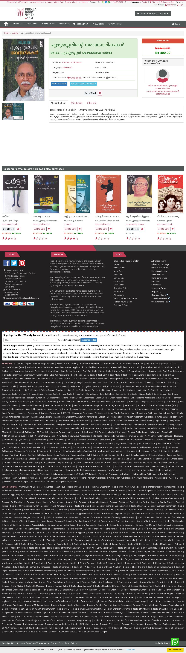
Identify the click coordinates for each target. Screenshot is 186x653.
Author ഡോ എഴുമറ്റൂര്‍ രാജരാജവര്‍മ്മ (156, 62)
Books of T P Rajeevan (84, 567)
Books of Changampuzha (27, 529)
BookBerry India (154, 375)
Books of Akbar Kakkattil (24, 498)
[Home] (6, 24)
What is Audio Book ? (160, 268)
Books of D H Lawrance (165, 586)
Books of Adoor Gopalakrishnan (34, 552)
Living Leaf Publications (127, 421)
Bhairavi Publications (138, 371)
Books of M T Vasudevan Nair (125, 487)
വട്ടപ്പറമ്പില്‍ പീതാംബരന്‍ (107, 221)
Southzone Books (103, 463)
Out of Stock (90, 93)
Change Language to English (126, 261)
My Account (115, 24)
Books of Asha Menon (156, 536)
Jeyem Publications (97, 409)
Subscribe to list (89, 340)
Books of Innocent (23, 613)
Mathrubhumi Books (10, 224)
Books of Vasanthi (127, 552)
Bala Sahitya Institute (71, 371)
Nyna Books (23, 440)
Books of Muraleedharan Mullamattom (63, 517)
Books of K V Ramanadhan (129, 620)
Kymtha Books (21, 421)
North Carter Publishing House (158, 436)
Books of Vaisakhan (38, 632)
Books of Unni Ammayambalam (87, 609)
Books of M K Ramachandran (133, 578)
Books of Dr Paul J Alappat (59, 559)
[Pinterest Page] (22, 266)
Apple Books (78, 367)
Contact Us (83, 2)
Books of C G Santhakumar (61, 590)
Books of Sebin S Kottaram (85, 575)
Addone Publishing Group (156, 364)
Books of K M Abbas (35, 586)
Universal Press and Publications (16, 474)
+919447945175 (116, 2)
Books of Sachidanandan (55, 536)
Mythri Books (87, 432)
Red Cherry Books (18, 455)
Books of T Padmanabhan (53, 529)
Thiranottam (57, 470)
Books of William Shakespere (68, 548)
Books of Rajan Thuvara (128, 559)
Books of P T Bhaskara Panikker (26, 601)
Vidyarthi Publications (167, 474)
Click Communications (51, 383)
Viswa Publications (78, 478)
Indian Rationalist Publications (58, 405)
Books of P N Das (76, 536)
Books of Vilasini (127, 529)
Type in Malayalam (159, 298)
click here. (61, 353)
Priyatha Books (45, 451)
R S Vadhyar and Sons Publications (110, 451)
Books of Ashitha (127, 498)
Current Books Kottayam (140, 383)
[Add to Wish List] (48, 229)
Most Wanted (47, 487)
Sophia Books (64, 463)
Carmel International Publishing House (106, 379)
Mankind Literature (44, 428)
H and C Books (164, 398)
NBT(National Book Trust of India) (17, 436)
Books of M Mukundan (68, 491)
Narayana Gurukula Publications (132, 432)
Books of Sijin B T (42, 613)
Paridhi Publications (105, 444)
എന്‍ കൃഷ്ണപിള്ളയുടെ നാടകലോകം (146, 216)
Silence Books (162, 459)
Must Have (60, 487)
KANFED (66, 413)
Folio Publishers (107, 394)
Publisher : (67, 62)
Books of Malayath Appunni (72, 533)
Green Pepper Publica (119, 398)
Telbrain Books (10, 470)
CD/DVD (129, 379)
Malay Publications (46, 425)
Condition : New (102, 72)
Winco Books (161, 478)
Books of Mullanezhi (164, 575)
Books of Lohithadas (74, 597)
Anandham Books (63, 367)
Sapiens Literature (49, 459)
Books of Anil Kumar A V (139, 514)
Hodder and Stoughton (139, 402)
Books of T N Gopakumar (150, 529)
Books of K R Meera (92, 517)
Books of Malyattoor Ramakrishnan (101, 529)
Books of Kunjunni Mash (153, 617)
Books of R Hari (39, 590)
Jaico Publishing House (36, 409)
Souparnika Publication (83, 463)
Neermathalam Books (45, 436)
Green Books (102, 398)
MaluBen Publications (41, 224)
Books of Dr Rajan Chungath (52, 540)
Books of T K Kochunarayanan (68, 628)
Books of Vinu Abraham (104, 620)
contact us (146, 349)
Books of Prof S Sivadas (148, 498)
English (144, 2)
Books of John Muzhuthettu (57, 624)
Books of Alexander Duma (84, 559)
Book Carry (102, 375)
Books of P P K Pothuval (57, 578)
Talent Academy (158, 466)
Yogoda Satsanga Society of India (62, 482)
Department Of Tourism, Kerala (53, 386)
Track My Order (121, 288)
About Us (155, 281)
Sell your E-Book (121, 305)
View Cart (118, 271)
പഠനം (15, 33)
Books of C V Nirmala (157, 578)
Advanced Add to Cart (54, 2)
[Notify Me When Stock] (100, 93)
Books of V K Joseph (128, 582)
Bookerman (168, 375)
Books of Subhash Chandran (113, 510)
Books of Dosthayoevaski (13, 556)
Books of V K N (110, 498)
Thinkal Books (43, 470)
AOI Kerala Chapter (22, 364)
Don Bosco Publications (79, 390)
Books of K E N (64, 609)
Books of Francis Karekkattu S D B (56, 506)
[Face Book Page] (6, 266)
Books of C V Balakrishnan (31, 514)
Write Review (76, 103)
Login (180, 5)
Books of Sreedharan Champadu (155, 613)
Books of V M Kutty (141, 609)
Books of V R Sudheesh (165, 510)
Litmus (112, 421)
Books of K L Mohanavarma (85, 624)
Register (170, 5)
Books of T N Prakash (163, 540)
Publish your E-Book (123, 302)
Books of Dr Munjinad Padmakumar (39, 571)
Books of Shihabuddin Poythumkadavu (72, 521)
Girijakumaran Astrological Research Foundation (23, 398)
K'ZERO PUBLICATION (168, 409)
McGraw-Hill (42, 432)
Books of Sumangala (86, 525)
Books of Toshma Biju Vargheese (35, 567)
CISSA (37, 383)
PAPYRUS (90, 444)
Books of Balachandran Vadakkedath (36, 628)
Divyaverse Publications (12, 390)
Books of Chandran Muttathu (117, 609)
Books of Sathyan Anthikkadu (150, 597)
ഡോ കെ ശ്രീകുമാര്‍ (73, 221)
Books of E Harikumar (110, 624)
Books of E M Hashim (104, 540)
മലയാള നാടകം (41, 216)
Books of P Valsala (46, 498)
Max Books (7, 432)
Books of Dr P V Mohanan (62, 556)
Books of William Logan (162, 594)
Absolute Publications (111, 364)
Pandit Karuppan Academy (31, 444)
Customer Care (106, 2)
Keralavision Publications (98, 417)
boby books (76, 375)
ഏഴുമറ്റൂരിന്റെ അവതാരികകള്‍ (87, 45)
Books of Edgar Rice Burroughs (90, 556)
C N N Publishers (79, 379)
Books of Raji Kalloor (162, 609)
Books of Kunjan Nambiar (109, 567)
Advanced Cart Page (160, 264)
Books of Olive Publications (33, 544)
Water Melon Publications (120, 478)
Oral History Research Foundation (82, 440)
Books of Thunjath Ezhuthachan (28, 517)
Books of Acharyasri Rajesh (93, 491)
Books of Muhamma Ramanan (155, 559)
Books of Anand (174, 582)
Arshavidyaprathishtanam (97, 367)
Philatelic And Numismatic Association (26, 447)
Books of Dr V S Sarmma (171, 556)
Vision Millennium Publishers (55, 478)
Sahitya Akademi (139, 455)
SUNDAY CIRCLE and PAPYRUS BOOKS (132, 466)
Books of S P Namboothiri (28, 597)
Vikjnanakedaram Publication (15, 478)
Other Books (104, 440)
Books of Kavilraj (59, 594)
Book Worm (139, 375)
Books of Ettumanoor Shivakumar (134, 495)
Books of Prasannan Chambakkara (85, 594)
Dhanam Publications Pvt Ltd (106, 386)
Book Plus (127, 375)
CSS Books (122, 383)
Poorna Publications (81, 447)
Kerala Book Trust (167, 413)
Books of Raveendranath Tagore (72, 495)
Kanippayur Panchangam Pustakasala (89, 413)
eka (160, 390)
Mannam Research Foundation (68, 428)
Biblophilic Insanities (13, 375)
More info (131, 650)
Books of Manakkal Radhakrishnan (160, 624)
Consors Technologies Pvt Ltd (64, 643)
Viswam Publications (97, 478)
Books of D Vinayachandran (31, 578)
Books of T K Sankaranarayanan (28, 624)
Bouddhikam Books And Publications (18, 379)
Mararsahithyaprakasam (113, 428)
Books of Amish (94, 605)
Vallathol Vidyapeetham (63, 474)
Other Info (91, 103)
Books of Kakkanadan (174, 521)
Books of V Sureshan (124, 597)
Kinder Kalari (116, 417)
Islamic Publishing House (13, 409)
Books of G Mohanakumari (33, 559)
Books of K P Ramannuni (86, 552)
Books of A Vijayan (108, 552)
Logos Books (160, 421)
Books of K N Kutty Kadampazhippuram (75, 571)
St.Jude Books (69, 466)
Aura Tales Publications (153, 367)
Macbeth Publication (11, 425)
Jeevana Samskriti (79, 409)
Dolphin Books (47, 390)
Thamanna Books (27, 470)
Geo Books (173, 394)
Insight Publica (100, 405)
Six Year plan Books (12, 463)
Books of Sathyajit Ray (80, 578)
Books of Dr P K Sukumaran (140, 510)
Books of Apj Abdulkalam (34, 525)
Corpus (112, 383)
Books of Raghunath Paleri (170, 533)
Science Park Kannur (102, 459)
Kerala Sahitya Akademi (41, 417)
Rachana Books (134, 451)
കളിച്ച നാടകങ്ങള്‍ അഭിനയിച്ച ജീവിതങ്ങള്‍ (87, 216)
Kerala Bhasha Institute (135, 224)
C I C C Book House (61, 379)
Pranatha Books (121, 447)
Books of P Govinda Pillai (142, 575)
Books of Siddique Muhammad (38, 575)
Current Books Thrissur (164, 383)
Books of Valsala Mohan (13, 594)
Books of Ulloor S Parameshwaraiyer (165, 590)
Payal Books (121, 444)
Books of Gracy (58, 605)
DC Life (13, 386)
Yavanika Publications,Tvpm (16, 482)
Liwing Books (146, 421)
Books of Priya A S (10, 559)
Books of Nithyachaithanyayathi (83, 510)
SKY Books (28, 463)
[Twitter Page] (14, 266)
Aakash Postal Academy (68, 364)
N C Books (100, 432)
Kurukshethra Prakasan (167, 417)
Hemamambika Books (102, 402)
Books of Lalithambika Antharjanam (24, 620)
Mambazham (140, 425)
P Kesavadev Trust (120, 440)
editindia (142, 390)
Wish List (155, 2)
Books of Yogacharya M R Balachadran (121, 613)
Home (7, 33)
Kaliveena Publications (50, 413)
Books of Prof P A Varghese (149, 521)
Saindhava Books (174, 455)
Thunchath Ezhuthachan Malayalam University (85, 470)
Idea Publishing (158, 402)
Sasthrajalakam (66, 459)
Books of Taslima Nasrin (103, 521)
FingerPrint (79, 394)
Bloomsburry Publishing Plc (36, 375)
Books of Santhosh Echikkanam (148, 628)
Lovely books (174, 421)
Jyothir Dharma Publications (120, 409)
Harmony (52, 402)
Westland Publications (144, 478)
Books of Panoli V (10, 536)
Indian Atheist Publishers (31, 405)
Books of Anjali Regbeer (13, 609)
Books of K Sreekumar (37, 594)
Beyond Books (119, 371)
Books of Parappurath (25, 533)
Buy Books (99, 24)
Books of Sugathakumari (171, 605)
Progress (58, 451)
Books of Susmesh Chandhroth (162, 506)
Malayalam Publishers (100, 425)
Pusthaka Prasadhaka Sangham (78, 451)
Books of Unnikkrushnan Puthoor (167, 544)
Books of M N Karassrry (31, 536)
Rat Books (165, 451)
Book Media (115, 375)
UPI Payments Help (160, 302)
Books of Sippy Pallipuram (13, 495)
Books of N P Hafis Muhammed (57, 601)
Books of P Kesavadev (147, 548)
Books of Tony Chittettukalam (133, 571)
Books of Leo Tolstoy (139, 502)
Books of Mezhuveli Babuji (88, 498)
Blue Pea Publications (59, 375)
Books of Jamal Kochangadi (79, 540)
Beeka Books (105, 371)
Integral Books (115, 405)
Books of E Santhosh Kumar (169, 552)
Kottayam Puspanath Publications (139, 417)
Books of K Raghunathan (117, 556)
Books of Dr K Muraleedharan (62, 632)
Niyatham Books (135, 436)
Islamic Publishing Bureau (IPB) (162, 405)
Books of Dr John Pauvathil (152, 582)
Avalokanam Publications (13, 371)
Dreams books (118, 390)
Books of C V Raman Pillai (90, 613)
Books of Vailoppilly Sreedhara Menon (83, 514)
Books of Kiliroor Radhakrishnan (41, 495)
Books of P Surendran (162, 514)
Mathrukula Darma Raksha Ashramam (164, 428)
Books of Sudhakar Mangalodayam (112, 506)
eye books (23, 394)
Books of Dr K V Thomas (82, 563)
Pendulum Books (165, 444)
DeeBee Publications (28, 386)
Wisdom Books (176, 478)
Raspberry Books (150, 451)
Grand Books (76, 398)
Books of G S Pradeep (114, 594)
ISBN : (105, 62)
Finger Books (66, 394)
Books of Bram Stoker (34, 563)
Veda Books (91, 474)
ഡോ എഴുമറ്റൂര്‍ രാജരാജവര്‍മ (47, 221)
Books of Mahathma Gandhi (134, 590)
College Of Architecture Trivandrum (91, 383)
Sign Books (131, 459)
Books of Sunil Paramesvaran (87, 544)
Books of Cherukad (106, 559)
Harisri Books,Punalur (19, 402)
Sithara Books (177, 459)
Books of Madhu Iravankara (157, 620)
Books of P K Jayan (100, 617)
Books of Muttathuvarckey (14, 548)
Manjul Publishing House (23, 428)
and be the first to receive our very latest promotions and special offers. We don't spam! (64, 335)
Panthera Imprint (52, 444)
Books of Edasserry (76, 605)
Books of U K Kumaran (47, 533)
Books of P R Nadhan (52, 597)
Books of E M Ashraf (123, 628)
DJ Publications (32, 390)
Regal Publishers (61, 455)
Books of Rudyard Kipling (57, 586)
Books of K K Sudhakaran (56, 510)
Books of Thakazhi (117, 491)
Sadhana (96, 455)
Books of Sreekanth (106, 563)
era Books (168, 390)
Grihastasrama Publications (143, 398)
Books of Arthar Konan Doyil (86, 601)
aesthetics (31, 367)
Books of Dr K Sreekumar (13, 502)
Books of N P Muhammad (154, 563)
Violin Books (35, 478)
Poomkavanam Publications (57, 447)
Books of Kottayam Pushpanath (93, 502)
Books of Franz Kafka (125, 540)
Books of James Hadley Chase (61, 525)
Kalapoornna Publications (27, 413)
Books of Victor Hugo (58, 563)
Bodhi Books (89, 375)
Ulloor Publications (166, 470)
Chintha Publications (103, 224)
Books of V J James (62, 575)
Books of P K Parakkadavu (40, 548)
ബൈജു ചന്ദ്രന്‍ (164, 221)
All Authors (11, 2)
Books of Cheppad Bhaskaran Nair (137, 586)
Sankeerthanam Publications (26, 459)
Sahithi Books (108, 455)
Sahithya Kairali (123, 455)
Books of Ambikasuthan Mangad (92, 632)
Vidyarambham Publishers (144, 474)
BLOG (177, 24)
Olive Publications (38, 440)
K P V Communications (145, 409)
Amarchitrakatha (45, 367)
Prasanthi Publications (141, 447)
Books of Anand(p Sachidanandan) (119, 517)
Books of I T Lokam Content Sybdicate (116, 525)
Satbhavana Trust (83, 459)
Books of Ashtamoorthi (128, 563)
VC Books (80, 474)
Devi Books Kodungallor (80, 386)
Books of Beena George (135, 601)
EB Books (131, 390)
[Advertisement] (93, 142)
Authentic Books (172, 367)
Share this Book (59, 84)
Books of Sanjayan (12, 525)
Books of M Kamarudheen (37, 605)
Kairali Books (8, 413)
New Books (64, 24)
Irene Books (130, 405)
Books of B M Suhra (146, 533)
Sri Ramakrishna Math (164, 463)
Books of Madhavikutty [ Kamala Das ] (158, 487)
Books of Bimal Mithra (137, 594)
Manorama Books (93, 428)
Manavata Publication (157, 425)
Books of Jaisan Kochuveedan (23, 582)
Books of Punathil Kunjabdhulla (142, 491)
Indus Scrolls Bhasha (83, 405)
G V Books (68, 224)
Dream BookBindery (101, 390)
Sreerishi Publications (122, 463)
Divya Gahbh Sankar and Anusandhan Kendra (156, 386)
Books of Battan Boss (84, 506)
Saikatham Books (157, 455)
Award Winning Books (29, 487)
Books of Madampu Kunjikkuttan (129, 536)
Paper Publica (68, 444)
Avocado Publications (35, 371)
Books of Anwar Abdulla (112, 601)
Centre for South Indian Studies (149, 379)
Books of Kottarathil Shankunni (103, 495)
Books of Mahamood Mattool (162, 571)
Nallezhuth (111, 432)
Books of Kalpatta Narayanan (117, 605)
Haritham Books (38, 402)
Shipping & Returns (159, 271)
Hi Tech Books (120, 402)
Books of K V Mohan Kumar (99, 536)
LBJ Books (50, 421)
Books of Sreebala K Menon (107, 586)
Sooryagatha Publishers (45, 463)
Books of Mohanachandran (25, 540)
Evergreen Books (9, 394)
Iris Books (142, 405)
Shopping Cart (168, 2)
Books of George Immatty (79, 620)
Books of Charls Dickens (134, 567)
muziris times (73, 432)
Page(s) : (58, 72)
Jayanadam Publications (58, 409)
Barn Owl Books (90, 371)
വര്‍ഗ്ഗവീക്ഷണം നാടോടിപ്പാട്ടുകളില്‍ (113, 216)
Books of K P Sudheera (53, 620)
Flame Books (92, 394)
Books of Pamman (65, 498)
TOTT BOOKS (132, 470)
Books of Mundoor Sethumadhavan (33, 617)
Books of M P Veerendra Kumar (24, 506)
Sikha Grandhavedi (146, 459)
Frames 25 (121, 394)
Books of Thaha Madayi (12, 586)
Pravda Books (159, 447)
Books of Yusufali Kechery (59, 544)
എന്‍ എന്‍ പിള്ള (10, 221)
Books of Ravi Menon (145, 525)
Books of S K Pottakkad (45, 491)
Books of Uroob (34, 502)
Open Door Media (56, 440)
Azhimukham (53, 371)
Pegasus (132, 444)
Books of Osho (74, 487)
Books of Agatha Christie (162, 502)
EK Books (152, 390)
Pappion (80, 444)
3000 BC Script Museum (43, 364)
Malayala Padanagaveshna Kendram (73, 425)
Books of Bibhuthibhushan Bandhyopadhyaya (32, 521)
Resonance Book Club (80, 455)
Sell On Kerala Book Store (125, 298)
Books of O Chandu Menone (99, 597)
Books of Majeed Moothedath (144, 556)
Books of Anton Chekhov (99, 533)
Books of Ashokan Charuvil (150, 517)
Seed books (118, 459)
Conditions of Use (159, 278)
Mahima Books (29, 425)
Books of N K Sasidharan (138, 544)
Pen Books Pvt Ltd (147, 444)
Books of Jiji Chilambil (108, 590)
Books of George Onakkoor (105, 578)
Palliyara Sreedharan (165, 440)
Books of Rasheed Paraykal (64, 613)
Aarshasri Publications (90, 364)
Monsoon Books (57, 432)
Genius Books (159, 394)
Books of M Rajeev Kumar (15, 632)
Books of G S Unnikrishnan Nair (125, 617)
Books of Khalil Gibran (162, 495)
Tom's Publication (116, 470)
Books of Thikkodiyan (174, 628)
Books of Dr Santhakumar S (160, 567)
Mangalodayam (176, 425)
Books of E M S (145, 540)
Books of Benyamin (119, 502)
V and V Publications (42, 474)
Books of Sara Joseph (54, 514)
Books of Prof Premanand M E (162, 601)
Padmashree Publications (142, 440)
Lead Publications (65, 421)
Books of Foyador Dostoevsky (97, 628)
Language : (62, 67)
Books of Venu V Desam (107, 571)
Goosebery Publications (57, 398)
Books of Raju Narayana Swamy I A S (60, 502)
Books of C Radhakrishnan (170, 491)
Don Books (61, 390)
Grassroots (89, 398)
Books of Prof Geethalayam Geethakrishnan (59, 582)
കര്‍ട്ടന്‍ (6, 216)
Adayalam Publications (133, 364)
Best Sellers (32, 24)
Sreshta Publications (143, 463)
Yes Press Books (37, 482)
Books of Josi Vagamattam (114, 514)
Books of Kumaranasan (171, 498)
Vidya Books (125, 474)
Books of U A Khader (33, 510)
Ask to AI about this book (83, 84)
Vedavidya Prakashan (108, 474)
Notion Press (9, 440)
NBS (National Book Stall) (160, 432)
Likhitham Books (82, 421)
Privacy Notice (157, 275)
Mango (7, 428)
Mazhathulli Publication (24, 432)
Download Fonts (158, 295)
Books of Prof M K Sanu (124, 533)
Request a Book (71, 2)
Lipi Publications (100, 421)
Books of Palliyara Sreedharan (96, 487)
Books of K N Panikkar (86, 590)
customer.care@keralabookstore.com (22, 298)
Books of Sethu (75, 529)
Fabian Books (37, 394)
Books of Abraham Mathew (145, 605)
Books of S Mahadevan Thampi (114, 575)
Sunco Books (106, 466)
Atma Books (134, 367)
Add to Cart (39, 229)
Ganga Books (145, 394)
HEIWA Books (83, 402)
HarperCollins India (67, 402)
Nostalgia (178, 436)
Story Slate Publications (88, 466)
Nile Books (97, 436)
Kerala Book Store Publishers (144, 413)
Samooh (7, 459)
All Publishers (23, 2)
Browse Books (48, 24)
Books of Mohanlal (126, 548)
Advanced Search (37, 2)
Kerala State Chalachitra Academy (69, 417)
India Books (172, 402)
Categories (17, 24)
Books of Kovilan (138, 506)
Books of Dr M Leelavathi (61, 552)
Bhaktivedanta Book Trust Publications (166, 371)
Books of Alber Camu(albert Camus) (99, 548)
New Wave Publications (79, 436)
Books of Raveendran (125, 521)
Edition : (101, 67)
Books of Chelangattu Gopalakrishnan (99, 582)
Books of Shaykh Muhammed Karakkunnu (70, 617)
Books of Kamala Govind (114, 544)
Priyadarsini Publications (25, 451)
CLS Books (68, 383)
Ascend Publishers (119, 367)
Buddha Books (43, 379)
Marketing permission (70, 340)
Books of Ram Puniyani (132, 624)
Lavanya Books (37, 421)
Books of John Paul (146, 552)
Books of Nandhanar (61, 567)
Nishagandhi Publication (115, 436)
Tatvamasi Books (175, 466)
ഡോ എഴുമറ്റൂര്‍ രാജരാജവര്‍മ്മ (141, 221)
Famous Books (51, 394)
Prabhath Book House (102, 447)
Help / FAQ (156, 292)
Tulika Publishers (148, 470)
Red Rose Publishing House (40, 455)
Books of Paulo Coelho (37, 556)
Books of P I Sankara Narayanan (40, 609)
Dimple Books (127, 386)
